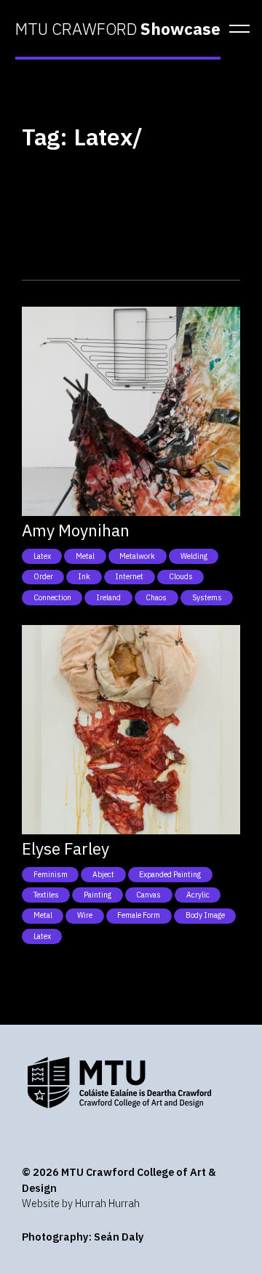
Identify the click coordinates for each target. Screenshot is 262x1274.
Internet (129, 576)
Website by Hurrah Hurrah (81, 1203)
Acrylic (198, 895)
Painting (97, 895)
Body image (205, 915)
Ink (84, 576)
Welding (193, 556)
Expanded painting (170, 874)
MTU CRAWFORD (118, 28)
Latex (42, 556)
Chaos (156, 597)
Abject (103, 874)
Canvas (148, 895)
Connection (52, 597)
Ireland (108, 597)
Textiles (46, 895)
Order (43, 576)
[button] (235, 29)
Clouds (181, 576)
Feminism (50, 874)
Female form (138, 915)
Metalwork (137, 556)
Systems (207, 597)
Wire (84, 915)
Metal (85, 556)
